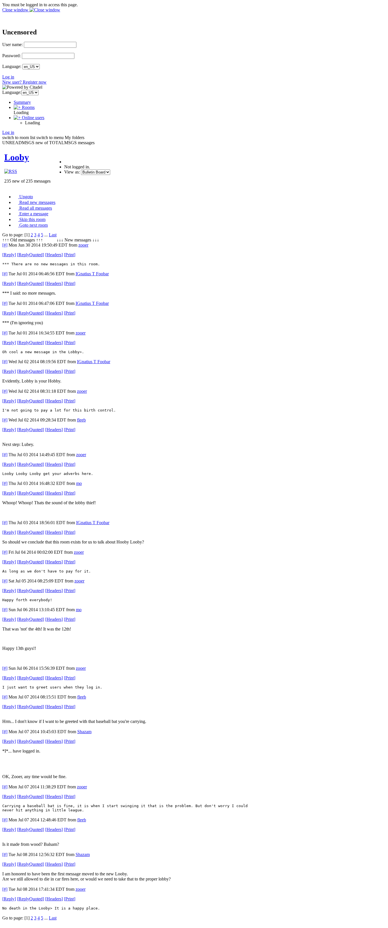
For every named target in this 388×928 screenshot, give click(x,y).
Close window (16, 9)
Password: (11, 55)
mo (79, 483)
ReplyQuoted (30, 254)
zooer (83, 245)
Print (69, 254)
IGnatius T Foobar (92, 273)
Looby (16, 157)
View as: (72, 172)
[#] (4, 245)
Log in (8, 77)
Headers (54, 254)
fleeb (81, 420)
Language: (11, 66)
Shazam (84, 731)
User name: (12, 44)
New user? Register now (24, 82)
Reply (9, 254)
